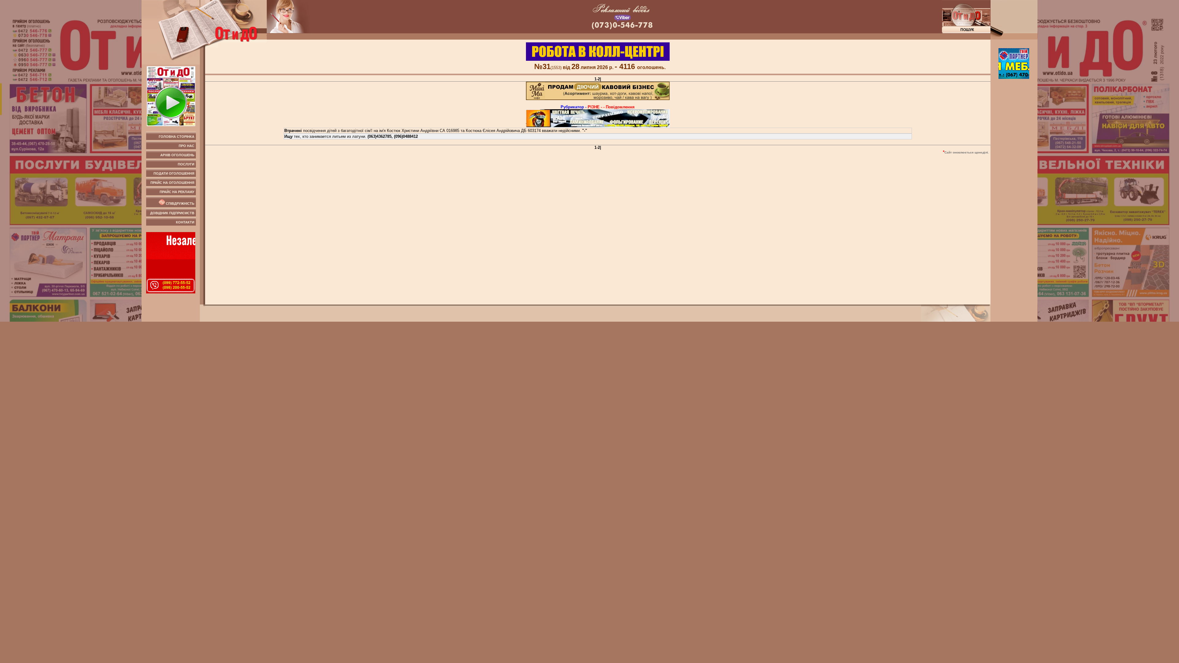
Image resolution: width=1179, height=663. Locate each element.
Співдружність (179, 204)
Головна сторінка (176, 136)
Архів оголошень (177, 155)
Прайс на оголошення (172, 182)
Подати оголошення (174, 173)
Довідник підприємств (172, 213)
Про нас (186, 146)
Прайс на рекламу (177, 192)
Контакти (185, 222)
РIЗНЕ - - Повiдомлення (611, 107)
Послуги (186, 164)
